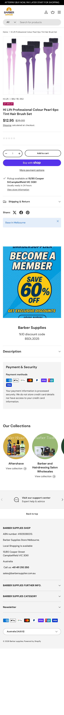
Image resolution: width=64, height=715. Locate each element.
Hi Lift (6, 99)
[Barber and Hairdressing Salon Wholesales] (45, 446)
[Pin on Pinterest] (27, 212)
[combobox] (32, 22)
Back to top (32, 513)
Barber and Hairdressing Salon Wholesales (45, 467)
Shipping (7, 125)
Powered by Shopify (32, 641)
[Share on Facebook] (21, 212)
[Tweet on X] (14, 212)
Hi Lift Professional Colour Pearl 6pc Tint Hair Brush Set (34, 32)
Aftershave (16, 463)
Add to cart (43, 153)
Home (5, 32)
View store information (18, 189)
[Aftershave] (16, 446)
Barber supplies (16, 641)
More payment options (32, 170)
